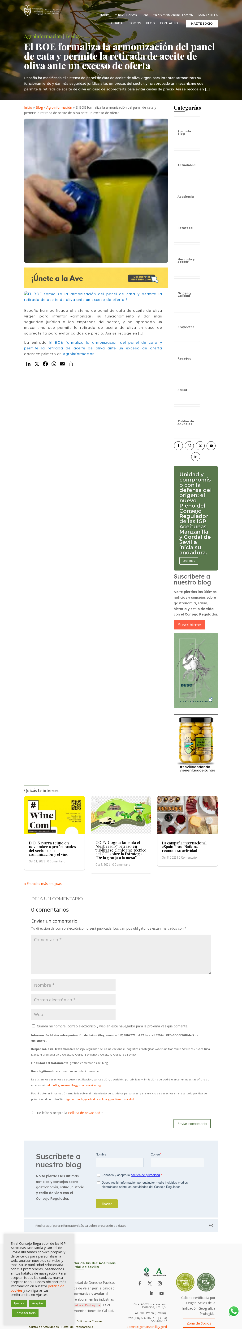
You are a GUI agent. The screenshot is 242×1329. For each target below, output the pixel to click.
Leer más (189, 540)
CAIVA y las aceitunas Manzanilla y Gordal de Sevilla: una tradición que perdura (195, 513)
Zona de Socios (199, 1323)
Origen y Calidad (184, 294)
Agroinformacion (79, 354)
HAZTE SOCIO (202, 23)
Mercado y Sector (186, 260)
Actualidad (186, 165)
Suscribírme (189, 624)
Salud (182, 390)
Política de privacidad (84, 1112)
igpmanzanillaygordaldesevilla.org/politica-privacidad (100, 1099)
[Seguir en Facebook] (178, 445)
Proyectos (185, 327)
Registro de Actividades (43, 1327)
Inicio (104, 15)
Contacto (169, 23)
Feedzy (72, 36)
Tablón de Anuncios (185, 422)
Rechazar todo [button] (25, 1313)
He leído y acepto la (70, 1112)
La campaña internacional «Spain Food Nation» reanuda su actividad (184, 846)
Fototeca (185, 228)
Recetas (184, 358)
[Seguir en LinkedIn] (195, 456)
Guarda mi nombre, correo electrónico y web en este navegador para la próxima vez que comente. (112, 1026)
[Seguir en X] (200, 445)
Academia (185, 196)
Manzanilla (208, 15)
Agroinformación (43, 36)
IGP (145, 15)
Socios (135, 23)
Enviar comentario (192, 1123)
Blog (150, 23)
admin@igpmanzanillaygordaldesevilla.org (74, 1085)
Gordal (117, 23)
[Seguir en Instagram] (189, 445)
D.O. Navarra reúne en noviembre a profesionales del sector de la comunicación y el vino (52, 848)
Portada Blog (184, 132)
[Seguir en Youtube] (211, 445)
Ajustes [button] (18, 1303)
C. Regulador (126, 15)
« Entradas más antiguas (43, 883)
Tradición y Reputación (173, 15)
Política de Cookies (89, 1321)
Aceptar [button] (37, 1303)
